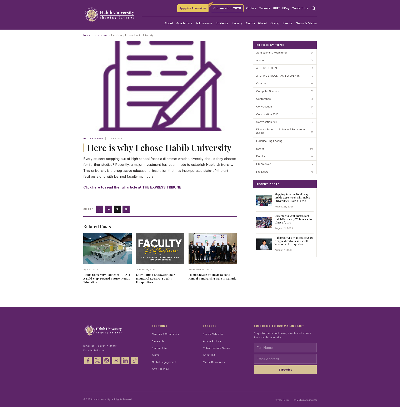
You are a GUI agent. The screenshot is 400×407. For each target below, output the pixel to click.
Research (158, 341)
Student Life (159, 348)
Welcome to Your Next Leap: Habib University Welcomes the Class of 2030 (293, 219)
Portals (251, 8)
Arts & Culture (160, 369)
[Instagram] (106, 360)
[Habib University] (109, 15)
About (168, 23)
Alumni (250, 23)
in (109, 209)
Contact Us (300, 8)
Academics (184, 23)
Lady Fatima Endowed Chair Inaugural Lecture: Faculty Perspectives (155, 278)
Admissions (204, 23)
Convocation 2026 (227, 8)
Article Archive (212, 341)
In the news (100, 35)
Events (287, 23)
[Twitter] (97, 360)
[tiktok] (134, 360)
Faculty (237, 23)
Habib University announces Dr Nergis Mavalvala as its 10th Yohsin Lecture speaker (294, 241)
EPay (285, 8)
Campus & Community (165, 334)
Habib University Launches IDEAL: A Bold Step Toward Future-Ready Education (106, 278)
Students (222, 23)
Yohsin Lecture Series (216, 348)
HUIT (276, 8)
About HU (209, 355)
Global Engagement (164, 362)
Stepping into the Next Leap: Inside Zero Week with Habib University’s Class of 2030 (292, 197)
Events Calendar (213, 334)
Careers (265, 8)
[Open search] (313, 8)
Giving (274, 23)
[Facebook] (88, 360)
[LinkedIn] (125, 360)
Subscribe (285, 369)
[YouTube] (116, 360)
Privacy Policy (282, 400)
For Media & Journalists (305, 400)
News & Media (306, 23)
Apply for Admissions (192, 8)
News (86, 35)
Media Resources (214, 362)
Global (262, 23)
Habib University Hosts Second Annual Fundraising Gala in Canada (212, 276)
